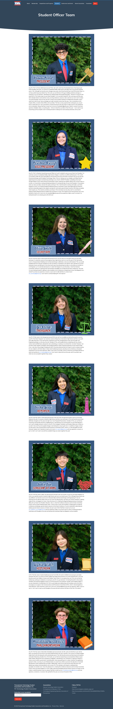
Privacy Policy (55, 706)
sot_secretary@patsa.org (35, 273)
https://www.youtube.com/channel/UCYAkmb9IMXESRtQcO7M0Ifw (88, 691)
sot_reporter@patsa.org (61, 429)
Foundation (89, 3)
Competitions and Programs (46, 3)
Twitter (73, 693)
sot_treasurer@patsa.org (45, 352)
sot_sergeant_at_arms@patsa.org (37, 509)
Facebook (74, 687)
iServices (62, 706)
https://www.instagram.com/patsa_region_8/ (82, 689)
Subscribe (18, 699)
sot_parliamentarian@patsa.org (69, 670)
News (95, 3)
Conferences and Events (67, 3)
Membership (35, 3)
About (28, 3)
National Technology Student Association (53, 687)
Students (57, 3)
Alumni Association (79, 3)
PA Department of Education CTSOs (52, 689)
